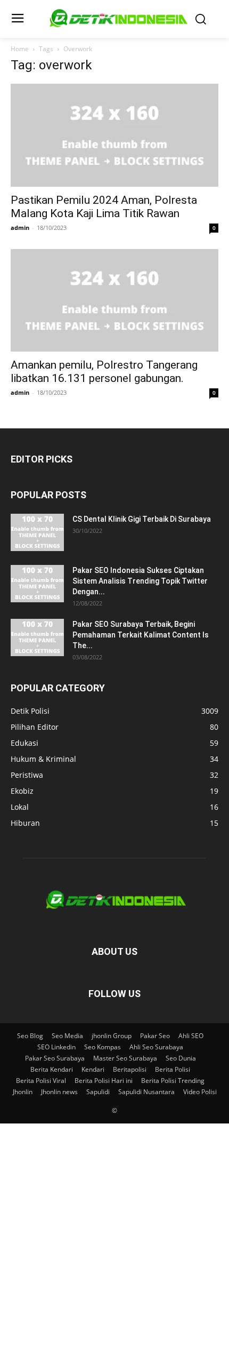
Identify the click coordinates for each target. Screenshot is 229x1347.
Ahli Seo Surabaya (156, 1046)
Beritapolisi (129, 1069)
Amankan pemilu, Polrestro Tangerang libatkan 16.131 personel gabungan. (104, 371)
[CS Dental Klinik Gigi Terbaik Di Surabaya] (37, 532)
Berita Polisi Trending (173, 1080)
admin (20, 228)
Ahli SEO (190, 1035)
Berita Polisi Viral (41, 1080)
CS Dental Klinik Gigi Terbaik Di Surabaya (141, 519)
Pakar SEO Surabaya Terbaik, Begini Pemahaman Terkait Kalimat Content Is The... (140, 635)
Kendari (92, 1069)
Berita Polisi (172, 1069)
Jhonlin (22, 1091)
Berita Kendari (51, 1069)
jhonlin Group (112, 1035)
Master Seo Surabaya (125, 1058)
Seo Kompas (102, 1046)
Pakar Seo (155, 1035)
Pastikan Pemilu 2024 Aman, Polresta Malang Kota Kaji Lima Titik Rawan (104, 207)
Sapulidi (98, 1091)
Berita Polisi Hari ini (104, 1080)
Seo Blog (30, 1035)
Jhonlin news (59, 1091)
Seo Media (67, 1035)
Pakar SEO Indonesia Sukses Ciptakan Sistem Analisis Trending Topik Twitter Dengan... (140, 581)
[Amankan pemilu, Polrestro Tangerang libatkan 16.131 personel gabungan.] (114, 300)
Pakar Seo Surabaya (55, 1058)
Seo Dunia (181, 1058)
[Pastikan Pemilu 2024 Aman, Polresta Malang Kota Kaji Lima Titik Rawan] (114, 135)
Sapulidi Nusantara (146, 1091)
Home (20, 48)
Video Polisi (200, 1091)
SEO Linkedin (56, 1046)
